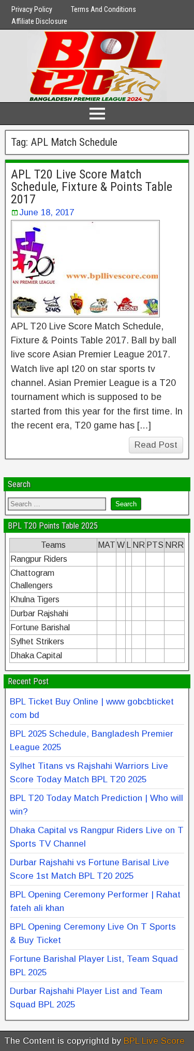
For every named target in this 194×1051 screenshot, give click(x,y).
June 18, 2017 (46, 212)
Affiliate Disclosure (39, 21)
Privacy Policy (31, 9)
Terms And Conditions (103, 9)
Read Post (156, 445)
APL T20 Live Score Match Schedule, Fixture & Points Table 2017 (91, 186)
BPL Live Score (154, 1041)
